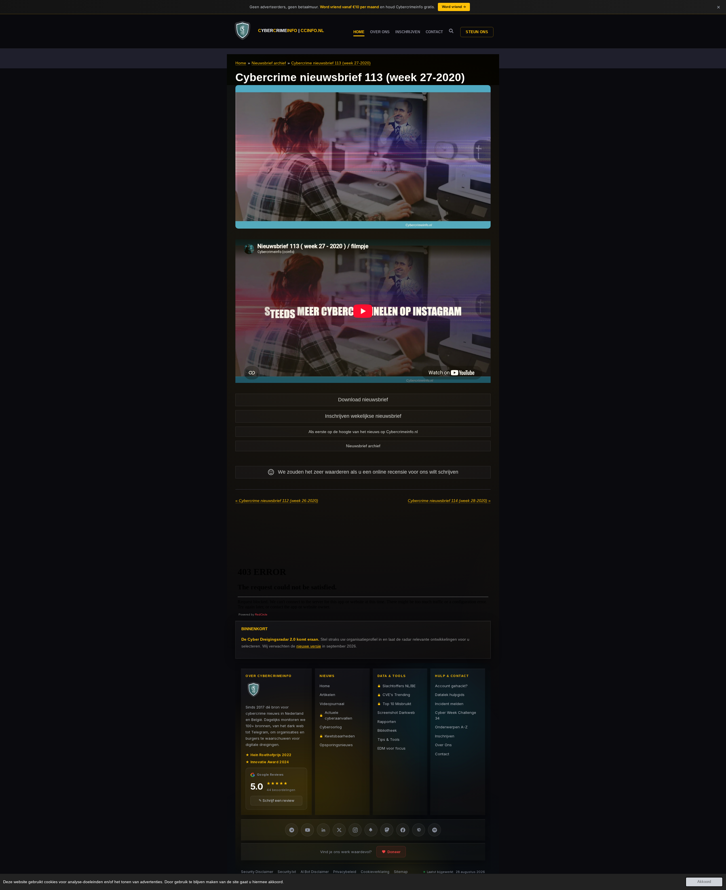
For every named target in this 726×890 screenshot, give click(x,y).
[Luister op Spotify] (434, 829)
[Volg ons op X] (339, 829)
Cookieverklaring (375, 872)
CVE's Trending (396, 694)
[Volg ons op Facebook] (402, 829)
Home (240, 63)
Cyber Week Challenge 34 (455, 715)
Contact (442, 754)
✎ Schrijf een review (276, 800)
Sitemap (401, 872)
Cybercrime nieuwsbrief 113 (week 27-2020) (331, 63)
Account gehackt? (451, 686)
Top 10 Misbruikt (397, 703)
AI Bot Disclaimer (315, 872)
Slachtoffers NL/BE (399, 686)
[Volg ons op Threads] (418, 829)
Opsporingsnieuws (336, 745)
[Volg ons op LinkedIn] (323, 829)
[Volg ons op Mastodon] (386, 829)
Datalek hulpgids (450, 694)
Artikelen (327, 694)
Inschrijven (444, 736)
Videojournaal (332, 703)
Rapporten (386, 721)
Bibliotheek (387, 730)
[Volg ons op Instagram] (355, 829)
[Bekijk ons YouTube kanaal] (307, 829)
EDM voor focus (391, 748)
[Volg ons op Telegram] (291, 829)
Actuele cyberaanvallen (338, 715)
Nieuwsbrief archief (269, 63)
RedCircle (261, 614)
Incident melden (449, 703)
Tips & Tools (388, 739)
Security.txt (287, 872)
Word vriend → (454, 7)
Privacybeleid (344, 872)
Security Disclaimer (257, 872)
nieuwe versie (308, 646)
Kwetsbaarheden (340, 736)
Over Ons (443, 745)
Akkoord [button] (704, 882)
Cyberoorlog (331, 727)
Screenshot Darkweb (396, 712)
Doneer (393, 851)
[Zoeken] (451, 31)
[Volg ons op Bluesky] (370, 829)
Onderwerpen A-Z (451, 727)
